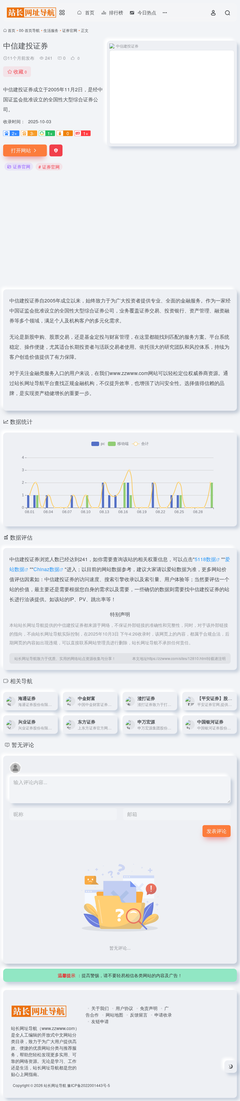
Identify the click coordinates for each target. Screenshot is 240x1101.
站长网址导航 (55, 1085)
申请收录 (163, 1015)
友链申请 (100, 1021)
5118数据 (205, 559)
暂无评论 (23, 744)
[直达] (54, 701)
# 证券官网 (49, 167)
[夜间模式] (230, 1066)
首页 (11, 30)
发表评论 (217, 831)
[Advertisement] (120, 230)
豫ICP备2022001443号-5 (88, 1085)
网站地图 (114, 1015)
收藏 (20, 71)
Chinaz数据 (46, 569)
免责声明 (149, 1008)
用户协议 (124, 1008)
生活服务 (50, 30)
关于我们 (100, 1008)
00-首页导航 (29, 30)
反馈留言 (139, 1015)
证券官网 (69, 30)
